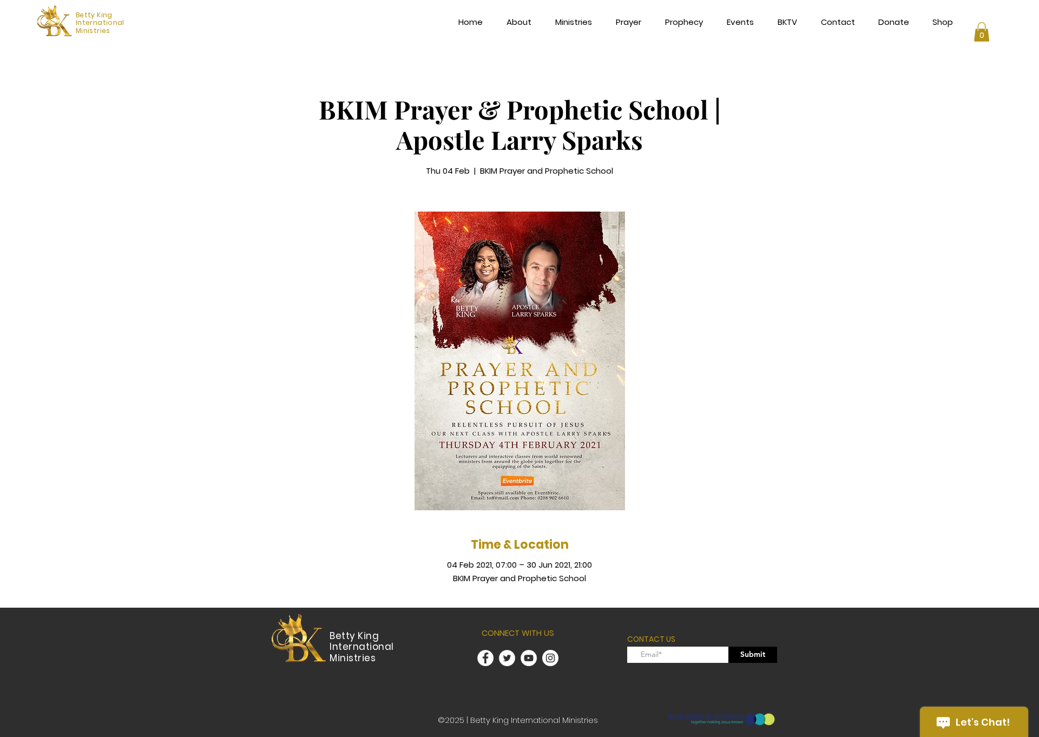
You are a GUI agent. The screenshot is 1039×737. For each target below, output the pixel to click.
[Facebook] (485, 658)
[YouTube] (529, 658)
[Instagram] (550, 658)
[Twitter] (507, 658)
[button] (982, 32)
